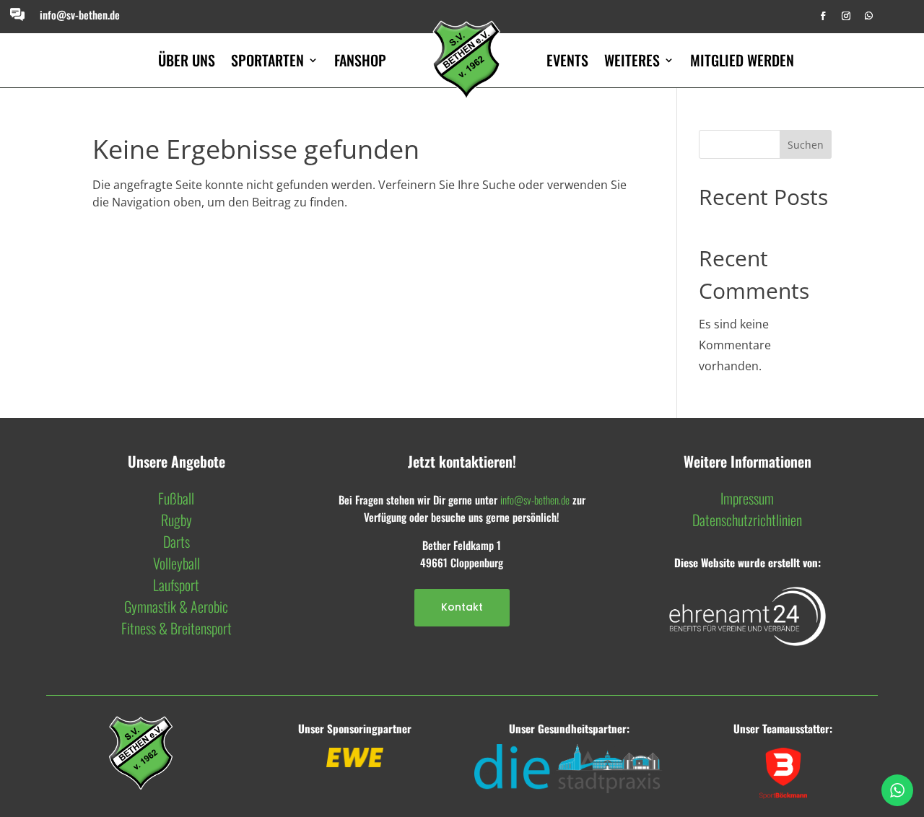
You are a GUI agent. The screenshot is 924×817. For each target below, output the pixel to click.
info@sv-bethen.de (80, 14)
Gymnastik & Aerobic (176, 606)
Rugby (176, 519)
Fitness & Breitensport (176, 628)
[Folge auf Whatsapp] (869, 16)
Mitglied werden (742, 60)
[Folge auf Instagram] (846, 16)
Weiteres (632, 60)
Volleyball (176, 563)
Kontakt (462, 607)
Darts (176, 541)
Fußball (176, 498)
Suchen (806, 145)
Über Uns (186, 60)
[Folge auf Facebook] (823, 16)
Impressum (747, 498)
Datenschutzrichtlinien (747, 519)
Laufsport (176, 584)
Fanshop (360, 60)
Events (567, 60)
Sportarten (267, 60)
